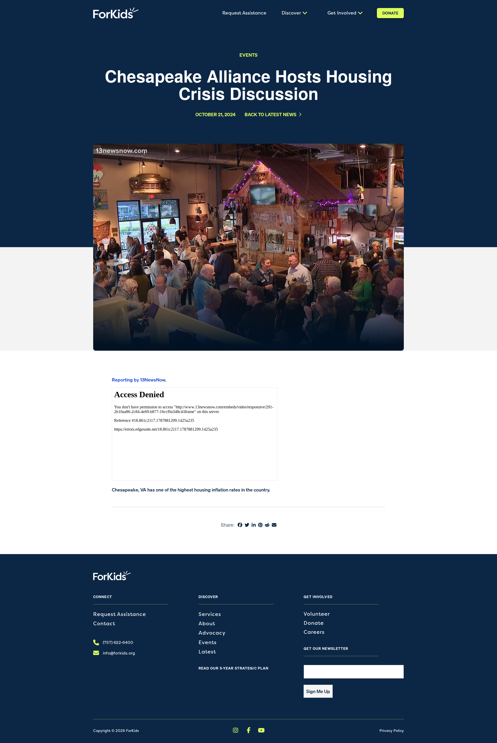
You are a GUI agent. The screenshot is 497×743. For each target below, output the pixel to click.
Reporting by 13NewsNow (138, 380)
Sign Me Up (318, 691)
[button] (294, 13)
